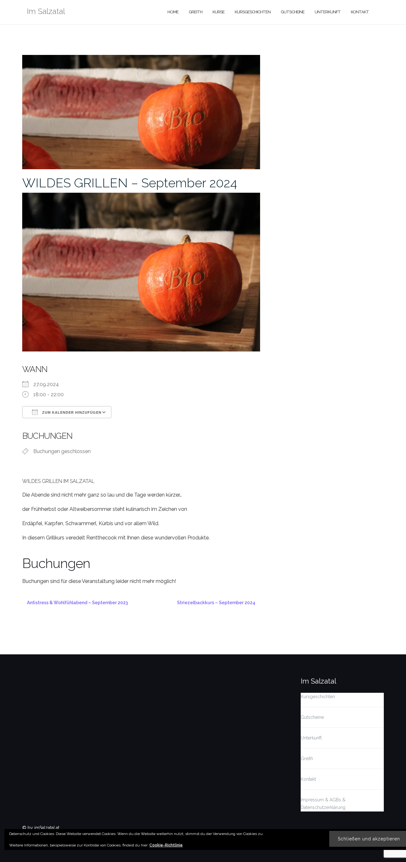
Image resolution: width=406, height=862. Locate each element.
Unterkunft (328, 12)
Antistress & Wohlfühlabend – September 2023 (77, 602)
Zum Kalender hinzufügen (71, 412)
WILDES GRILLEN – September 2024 (129, 182)
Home (173, 12)
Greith (195, 12)
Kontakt (360, 12)
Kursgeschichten (253, 12)
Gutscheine (292, 12)
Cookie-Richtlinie (166, 845)
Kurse (219, 12)
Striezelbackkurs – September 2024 (216, 602)
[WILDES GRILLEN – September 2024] (141, 111)
